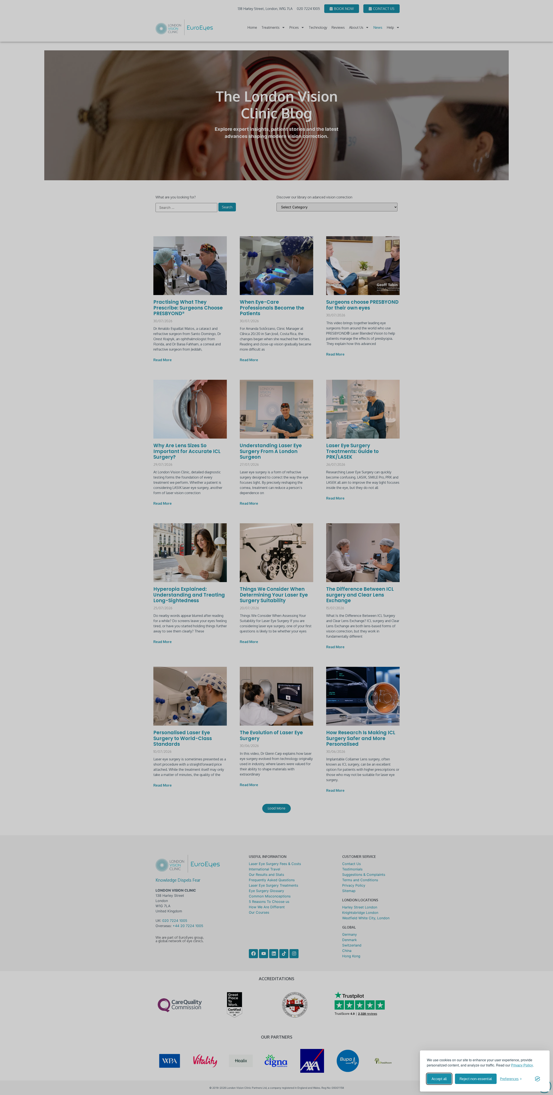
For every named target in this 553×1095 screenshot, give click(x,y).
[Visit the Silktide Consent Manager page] (537, 1079)
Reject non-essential (476, 1079)
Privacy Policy (522, 1065)
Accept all (439, 1079)
